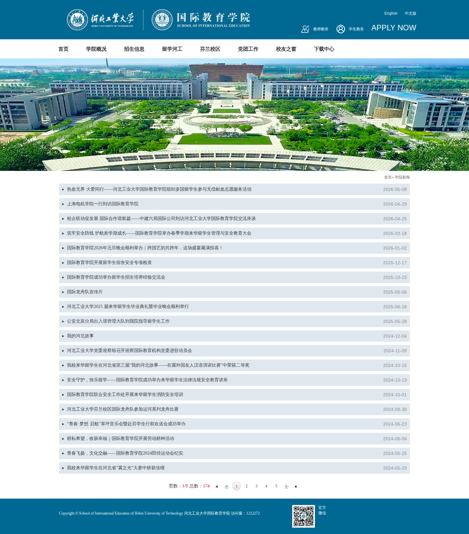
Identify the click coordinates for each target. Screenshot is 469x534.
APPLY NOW (393, 27)
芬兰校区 (210, 49)
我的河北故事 (80, 335)
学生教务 (356, 29)
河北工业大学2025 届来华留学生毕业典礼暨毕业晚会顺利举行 (128, 306)
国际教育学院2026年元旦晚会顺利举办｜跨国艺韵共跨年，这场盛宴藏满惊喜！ (145, 247)
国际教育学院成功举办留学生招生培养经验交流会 (116, 277)
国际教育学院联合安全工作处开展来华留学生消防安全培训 (125, 394)
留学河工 (172, 49)
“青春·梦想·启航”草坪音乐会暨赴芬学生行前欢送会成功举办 (126, 423)
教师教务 (321, 29)
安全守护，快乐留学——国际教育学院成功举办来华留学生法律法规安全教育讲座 (147, 379)
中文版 (410, 13)
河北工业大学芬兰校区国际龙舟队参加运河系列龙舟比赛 (123, 409)
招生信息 (134, 49)
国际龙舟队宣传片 (85, 291)
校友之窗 (286, 49)
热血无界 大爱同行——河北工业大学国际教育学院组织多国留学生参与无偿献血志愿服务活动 (159, 189)
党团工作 (248, 49)
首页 (63, 49)
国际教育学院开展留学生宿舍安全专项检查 (109, 262)
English (391, 13)
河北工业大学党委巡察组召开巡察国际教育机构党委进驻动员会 (129, 350)
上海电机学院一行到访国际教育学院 (102, 203)
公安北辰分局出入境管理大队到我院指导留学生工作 (118, 321)
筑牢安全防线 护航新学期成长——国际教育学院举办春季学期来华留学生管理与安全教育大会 (159, 233)
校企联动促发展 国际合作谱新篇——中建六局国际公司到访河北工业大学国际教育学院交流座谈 (161, 218)
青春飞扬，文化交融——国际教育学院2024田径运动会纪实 (125, 453)
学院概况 (96, 49)
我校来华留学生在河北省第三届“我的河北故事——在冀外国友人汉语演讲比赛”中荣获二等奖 (158, 365)
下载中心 (324, 49)
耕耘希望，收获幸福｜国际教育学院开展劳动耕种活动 (120, 438)
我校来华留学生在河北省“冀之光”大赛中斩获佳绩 (116, 467)
